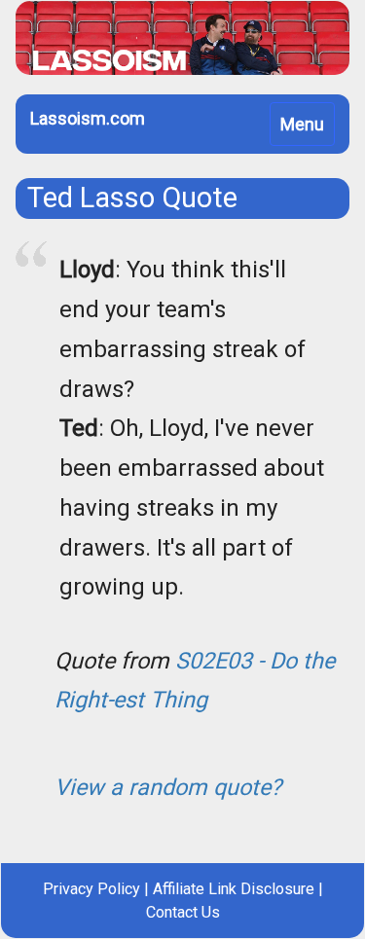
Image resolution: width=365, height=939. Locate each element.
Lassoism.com (87, 118)
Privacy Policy (91, 889)
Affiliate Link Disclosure (233, 889)
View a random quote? (168, 787)
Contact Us (183, 912)
